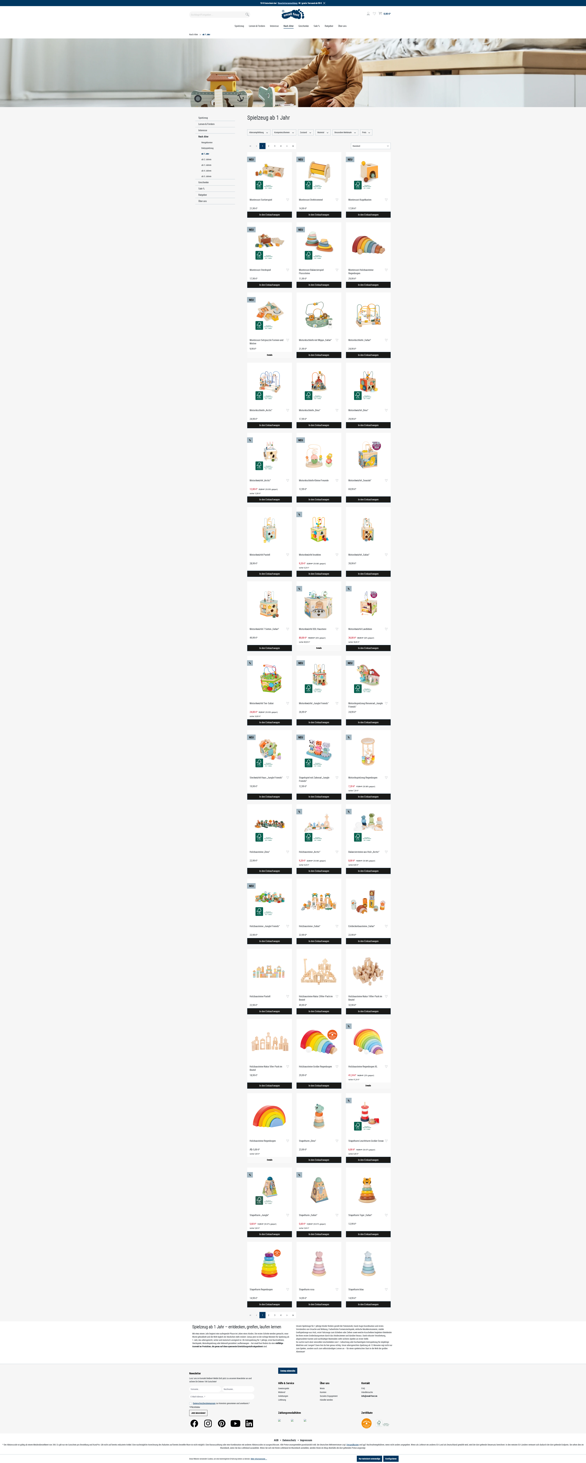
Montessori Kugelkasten (359, 199)
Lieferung (282, 1399)
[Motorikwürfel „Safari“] (368, 530)
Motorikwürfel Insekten (310, 554)
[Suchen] (247, 13)
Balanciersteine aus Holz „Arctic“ (363, 852)
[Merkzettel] (374, 13)
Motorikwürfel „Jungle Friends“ (314, 703)
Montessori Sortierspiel (261, 199)
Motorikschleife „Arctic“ (261, 410)
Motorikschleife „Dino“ (309, 410)
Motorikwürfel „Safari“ (358, 554)
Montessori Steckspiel (260, 270)
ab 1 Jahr (205, 153)
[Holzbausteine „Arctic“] (319, 827)
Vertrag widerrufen (287, 1370)
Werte (322, 1388)
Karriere (323, 1392)
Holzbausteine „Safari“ (309, 926)
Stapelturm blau (356, 1289)
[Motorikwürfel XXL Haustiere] (319, 604)
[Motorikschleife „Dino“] (319, 385)
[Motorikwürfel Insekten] (319, 530)
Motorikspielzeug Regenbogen (362, 777)
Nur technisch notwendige (369, 1458)
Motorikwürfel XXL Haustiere (312, 629)
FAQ (363, 1388)
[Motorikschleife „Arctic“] (269, 385)
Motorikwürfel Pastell (260, 554)
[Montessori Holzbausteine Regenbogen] (368, 245)
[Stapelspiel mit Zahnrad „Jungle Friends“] (319, 753)
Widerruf (281, 1392)
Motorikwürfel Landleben (360, 629)
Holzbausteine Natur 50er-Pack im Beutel (266, 1068)
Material (321, 132)
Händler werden (326, 1399)
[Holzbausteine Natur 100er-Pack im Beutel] (368, 972)
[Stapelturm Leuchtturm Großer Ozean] (368, 1116)
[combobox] (219, 14)
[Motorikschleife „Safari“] (368, 315)
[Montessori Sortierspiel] (269, 175)
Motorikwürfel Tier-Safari (262, 703)
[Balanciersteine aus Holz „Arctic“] (368, 827)
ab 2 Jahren (206, 159)
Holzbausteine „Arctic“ (309, 852)
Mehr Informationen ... (259, 1459)
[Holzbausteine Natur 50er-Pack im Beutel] (269, 1042)
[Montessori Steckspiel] (269, 245)
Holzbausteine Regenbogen (263, 1140)
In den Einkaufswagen (269, 214)
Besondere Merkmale (343, 132)
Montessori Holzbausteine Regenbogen (360, 271)
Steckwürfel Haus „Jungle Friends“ (266, 777)
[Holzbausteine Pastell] (269, 972)
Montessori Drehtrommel (311, 199)
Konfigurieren (391, 1458)
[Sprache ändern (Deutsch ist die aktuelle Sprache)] (394, 14)
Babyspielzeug (207, 148)
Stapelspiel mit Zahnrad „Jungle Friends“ (314, 779)
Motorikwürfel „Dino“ (358, 410)
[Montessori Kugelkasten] (368, 175)
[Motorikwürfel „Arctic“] (269, 456)
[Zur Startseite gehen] (293, 14)
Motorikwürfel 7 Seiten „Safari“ (264, 629)
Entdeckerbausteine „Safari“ (361, 926)
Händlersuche (367, 1392)
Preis (364, 132)
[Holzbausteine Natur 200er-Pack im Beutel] (319, 972)
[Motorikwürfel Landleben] (368, 604)
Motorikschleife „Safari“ (359, 340)
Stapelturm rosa (306, 1289)
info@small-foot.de (369, 1396)
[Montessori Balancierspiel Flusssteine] (319, 245)
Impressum (306, 1440)
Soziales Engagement (329, 1396)
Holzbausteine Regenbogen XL (362, 1066)
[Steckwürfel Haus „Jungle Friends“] (269, 753)
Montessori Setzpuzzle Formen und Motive (266, 341)
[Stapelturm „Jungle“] (269, 1190)
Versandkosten (352, 1444)
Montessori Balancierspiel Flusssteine (311, 271)
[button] (324, 3)
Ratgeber (202, 194)
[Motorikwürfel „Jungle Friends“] (319, 678)
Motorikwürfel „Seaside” (359, 480)
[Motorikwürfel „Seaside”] (368, 456)
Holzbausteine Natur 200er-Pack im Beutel (316, 998)
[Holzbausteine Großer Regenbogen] (319, 1042)
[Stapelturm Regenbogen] (269, 1265)
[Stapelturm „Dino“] (319, 1116)
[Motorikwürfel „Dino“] (368, 385)
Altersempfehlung (256, 132)
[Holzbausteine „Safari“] (319, 901)
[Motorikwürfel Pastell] (269, 530)
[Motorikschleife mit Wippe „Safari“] (319, 315)
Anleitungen (283, 1396)
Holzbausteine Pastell (260, 996)
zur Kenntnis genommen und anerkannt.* (221, 1403)
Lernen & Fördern (206, 124)
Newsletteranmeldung (287, 3)
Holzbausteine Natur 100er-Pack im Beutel (365, 998)
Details (269, 354)
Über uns (202, 201)
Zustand (303, 132)
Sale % (201, 188)
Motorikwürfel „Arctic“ (260, 480)
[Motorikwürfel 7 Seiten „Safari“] (269, 604)
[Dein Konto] (368, 13)
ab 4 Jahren (206, 170)
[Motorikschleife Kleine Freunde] (319, 456)
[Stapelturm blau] (368, 1265)
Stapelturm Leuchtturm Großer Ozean (366, 1140)
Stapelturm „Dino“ (307, 1140)
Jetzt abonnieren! (198, 1412)
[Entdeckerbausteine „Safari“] (368, 901)
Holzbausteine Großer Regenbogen (315, 1066)
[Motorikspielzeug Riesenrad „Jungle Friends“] (368, 678)
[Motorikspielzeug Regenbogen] (368, 753)
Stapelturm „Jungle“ (259, 1215)
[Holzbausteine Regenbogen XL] (368, 1042)
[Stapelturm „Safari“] (319, 1190)
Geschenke (203, 182)
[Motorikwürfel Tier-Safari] (269, 678)
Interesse (202, 130)
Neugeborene (206, 142)
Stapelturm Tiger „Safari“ (360, 1215)
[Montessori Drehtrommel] (319, 175)
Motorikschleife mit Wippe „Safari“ (315, 340)
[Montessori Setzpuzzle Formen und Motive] (269, 315)
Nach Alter (203, 136)
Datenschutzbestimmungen (204, 1403)
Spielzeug (203, 117)
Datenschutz (289, 1440)
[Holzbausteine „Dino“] (269, 827)
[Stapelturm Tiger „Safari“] (368, 1190)
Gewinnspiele (283, 1388)
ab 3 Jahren (206, 165)
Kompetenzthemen (282, 132)
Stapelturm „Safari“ (308, 1215)
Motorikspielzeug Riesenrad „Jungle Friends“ (365, 705)
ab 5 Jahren (206, 176)
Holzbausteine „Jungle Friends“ (265, 926)
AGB (276, 1440)
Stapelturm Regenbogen (261, 1289)
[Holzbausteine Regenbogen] (269, 1116)
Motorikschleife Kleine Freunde (314, 480)
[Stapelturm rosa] (319, 1265)
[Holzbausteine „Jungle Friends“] (269, 901)
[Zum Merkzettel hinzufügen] (287, 200)
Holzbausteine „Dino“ (260, 852)
